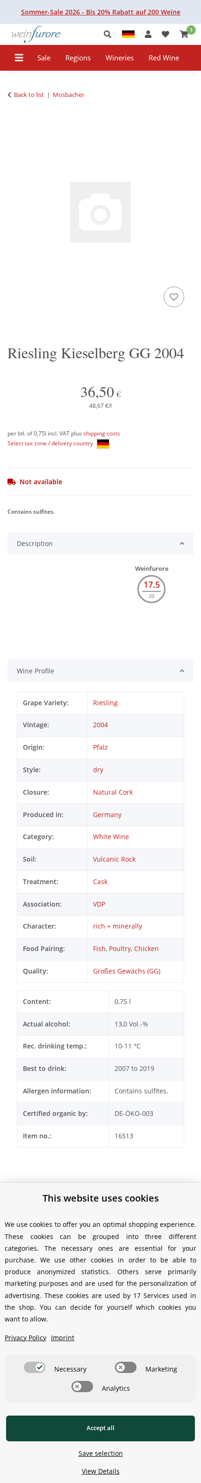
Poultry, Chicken (134, 948)
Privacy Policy (25, 1337)
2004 (100, 724)
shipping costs (101, 433)
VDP (99, 904)
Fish (99, 948)
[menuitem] (44, 58)
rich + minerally (117, 926)
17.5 (152, 584)
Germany (107, 814)
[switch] (34, 1367)
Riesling (105, 702)
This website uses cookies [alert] (101, 1198)
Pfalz (100, 747)
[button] (110, 34)
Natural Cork (113, 792)
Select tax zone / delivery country (50, 443)
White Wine (111, 836)
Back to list (29, 94)
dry (98, 769)
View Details (101, 1471)
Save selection (101, 1453)
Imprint (62, 1337)
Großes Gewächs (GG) (126, 971)
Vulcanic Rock (114, 859)
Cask (100, 881)
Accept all (100, 1428)
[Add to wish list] (174, 297)
